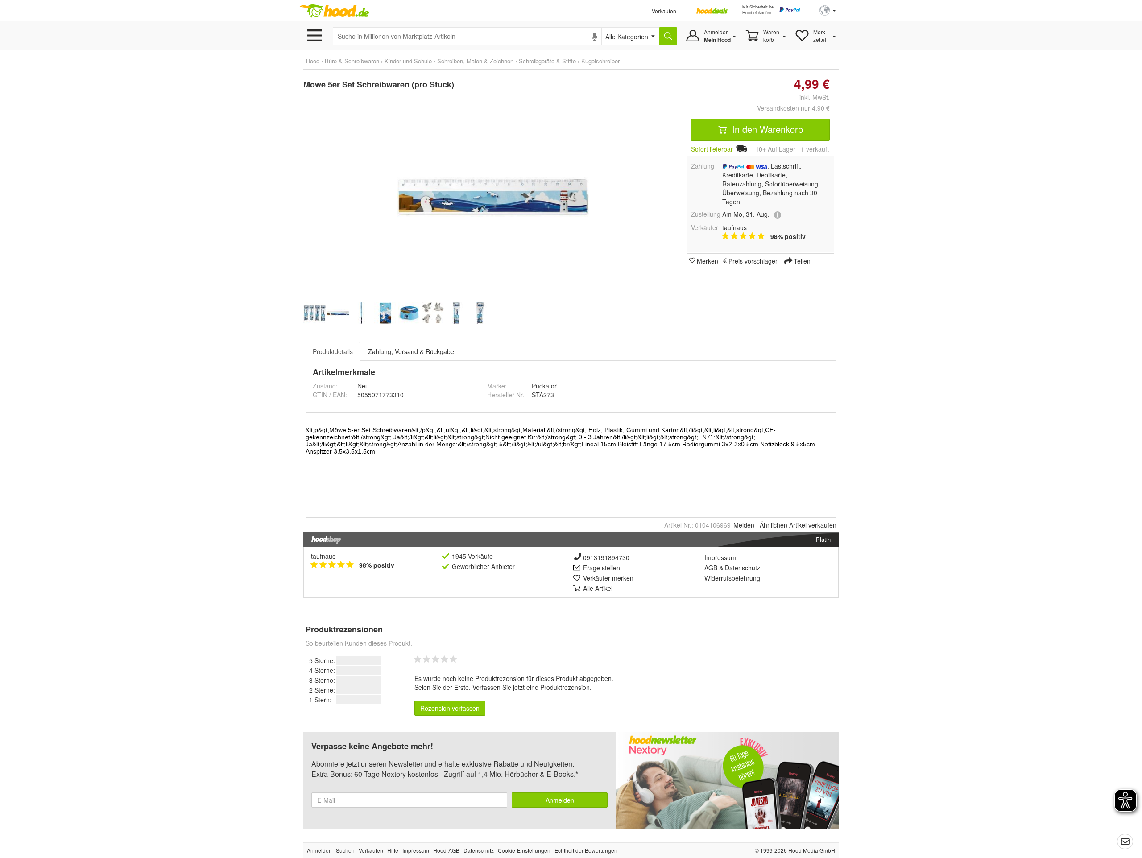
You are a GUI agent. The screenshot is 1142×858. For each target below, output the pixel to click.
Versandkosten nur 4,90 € (793, 107)
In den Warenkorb (766, 129)
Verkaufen (664, 11)
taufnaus (323, 556)
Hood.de (334, 11)
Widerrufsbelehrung (732, 577)
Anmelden (560, 800)
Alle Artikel (597, 588)
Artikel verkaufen (798, 524)
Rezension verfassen (450, 708)
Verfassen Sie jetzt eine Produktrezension (531, 687)
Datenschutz (742, 567)
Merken (707, 260)
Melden (743, 524)
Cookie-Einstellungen (524, 850)
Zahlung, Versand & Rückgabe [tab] (411, 351)
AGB (710, 567)
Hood (312, 61)
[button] (827, 9)
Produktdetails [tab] (333, 351)
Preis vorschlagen (753, 260)
